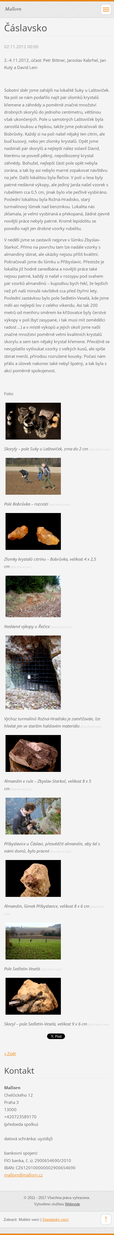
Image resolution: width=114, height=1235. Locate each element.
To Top (106, 1219)
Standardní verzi (55, 1220)
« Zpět (10, 1053)
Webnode (72, 1204)
